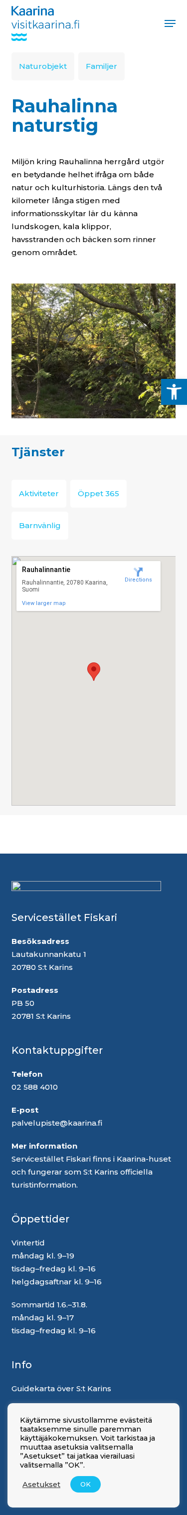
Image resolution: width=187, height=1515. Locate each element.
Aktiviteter (39, 493)
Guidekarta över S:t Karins (62, 1388)
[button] (174, 392)
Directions (138, 580)
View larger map (44, 603)
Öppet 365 (98, 493)
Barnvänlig (40, 525)
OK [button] (85, 1484)
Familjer (101, 66)
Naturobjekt (43, 66)
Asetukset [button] (41, 1484)
